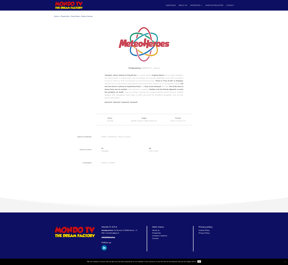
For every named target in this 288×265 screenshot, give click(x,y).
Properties (195, 5)
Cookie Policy (204, 230)
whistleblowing (108, 237)
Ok (199, 261)
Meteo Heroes (87, 16)
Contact (230, 5)
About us (183, 5)
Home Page (171, 5)
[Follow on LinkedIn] (104, 248)
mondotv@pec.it (112, 233)
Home (56, 16)
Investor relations (214, 5)
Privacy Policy (204, 233)
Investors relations (159, 236)
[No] (285, 262)
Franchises (75, 16)
